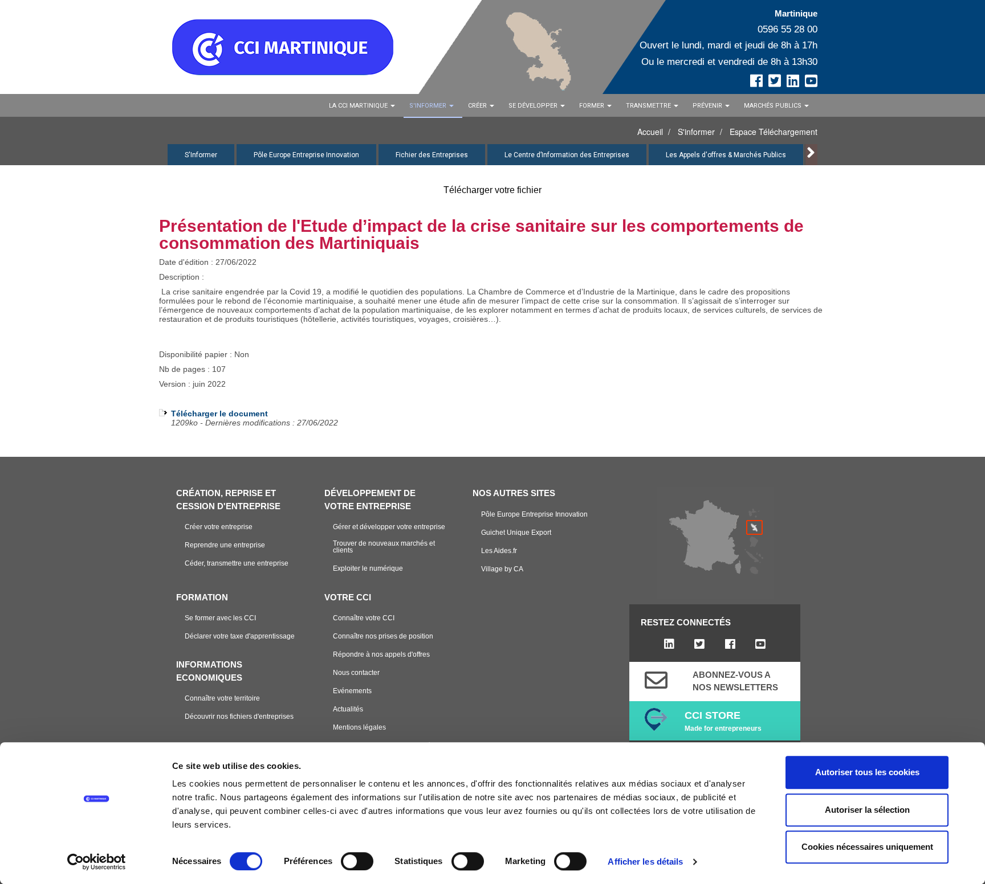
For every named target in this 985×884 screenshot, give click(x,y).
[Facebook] (729, 644)
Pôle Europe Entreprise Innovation (306, 155)
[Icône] (656, 680)
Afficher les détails (645, 861)
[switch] (357, 861)
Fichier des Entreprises (432, 155)
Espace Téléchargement (773, 131)
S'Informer (201, 155)
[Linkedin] (668, 644)
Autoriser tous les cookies (867, 772)
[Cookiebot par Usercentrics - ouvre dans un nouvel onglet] (96, 861)
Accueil (650, 131)
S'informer (696, 131)
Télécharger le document (219, 413)
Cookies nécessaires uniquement (867, 847)
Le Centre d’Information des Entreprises (566, 155)
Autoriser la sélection (867, 810)
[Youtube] (760, 644)
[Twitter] (699, 644)
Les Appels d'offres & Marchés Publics (726, 155)
